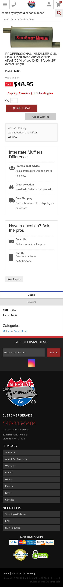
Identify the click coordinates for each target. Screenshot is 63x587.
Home (5, 18)
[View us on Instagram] (31, 363)
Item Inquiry (14, 279)
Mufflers (7, 331)
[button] (31, 13)
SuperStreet (20, 331)
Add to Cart (23, 108)
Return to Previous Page (22, 18)
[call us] (14, 4)
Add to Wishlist (40, 116)
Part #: (9, 71)
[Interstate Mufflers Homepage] (31, 4)
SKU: (6, 310)
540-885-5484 (19, 423)
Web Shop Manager (50, 582)
